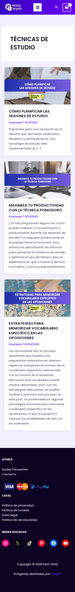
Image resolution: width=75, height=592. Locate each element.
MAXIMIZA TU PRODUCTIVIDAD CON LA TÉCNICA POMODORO (36, 208)
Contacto (9, 474)
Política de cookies (15, 510)
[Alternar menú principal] (37, 7)
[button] (56, 7)
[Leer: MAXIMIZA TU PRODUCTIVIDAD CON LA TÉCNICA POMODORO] (37, 180)
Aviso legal (10, 515)
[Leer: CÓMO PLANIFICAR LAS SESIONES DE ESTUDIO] (37, 86)
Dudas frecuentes (15, 469)
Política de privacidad (18, 505)
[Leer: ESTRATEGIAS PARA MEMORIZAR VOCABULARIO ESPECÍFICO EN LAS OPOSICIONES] (37, 298)
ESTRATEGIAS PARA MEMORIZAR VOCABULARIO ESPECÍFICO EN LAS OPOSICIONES (33, 330)
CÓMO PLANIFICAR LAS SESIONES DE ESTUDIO (29, 114)
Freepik (56, 574)
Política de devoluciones (19, 520)
